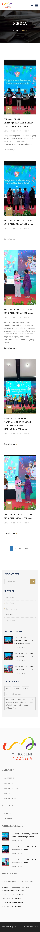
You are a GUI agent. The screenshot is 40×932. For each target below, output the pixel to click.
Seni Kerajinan (11, 609)
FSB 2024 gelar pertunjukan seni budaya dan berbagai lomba (19, 123)
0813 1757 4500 (15, 898)
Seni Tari (9, 614)
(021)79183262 (18, 894)
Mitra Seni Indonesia (12, 131)
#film (8, 688)
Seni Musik (10, 597)
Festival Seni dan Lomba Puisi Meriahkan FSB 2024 (24, 655)
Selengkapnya (9, 150)
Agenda (7, 814)
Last (27, 548)
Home (15, 30)
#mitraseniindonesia (13, 694)
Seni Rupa (10, 603)
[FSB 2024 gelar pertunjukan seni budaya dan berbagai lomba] (8, 640)
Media (26, 131)
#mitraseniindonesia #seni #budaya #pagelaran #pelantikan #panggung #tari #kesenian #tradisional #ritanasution (19, 703)
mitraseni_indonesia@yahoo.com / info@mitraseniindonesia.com (16, 889)
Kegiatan (8, 819)
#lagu (25, 688)
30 (9, 109)
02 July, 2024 (19, 647)
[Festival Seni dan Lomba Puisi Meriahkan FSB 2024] (8, 656)
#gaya (16, 688)
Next (20, 548)
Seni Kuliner (10, 620)
